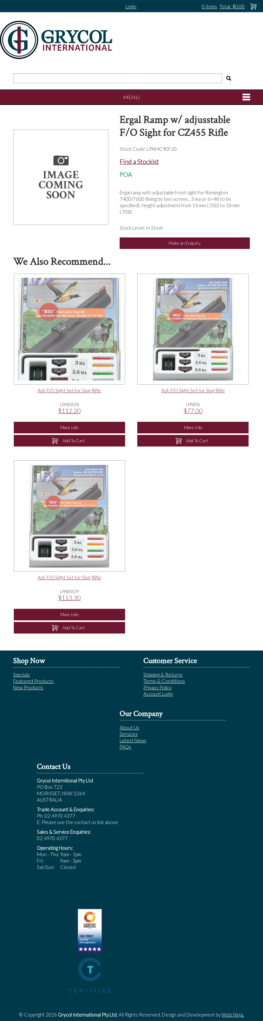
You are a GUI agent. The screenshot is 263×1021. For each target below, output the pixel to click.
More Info (69, 427)
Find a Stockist (139, 161)
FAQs (125, 747)
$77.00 (192, 410)
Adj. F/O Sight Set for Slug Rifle (69, 390)
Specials (21, 674)
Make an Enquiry (185, 243)
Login (130, 6)
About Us (129, 727)
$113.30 (69, 597)
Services (129, 734)
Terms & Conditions (164, 681)
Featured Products (33, 681)
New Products (28, 687)
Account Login (158, 694)
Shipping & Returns (162, 674)
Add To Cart (74, 440)
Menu (131, 97)
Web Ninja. (233, 1014)
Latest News (133, 740)
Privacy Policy (157, 687)
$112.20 (69, 410)
